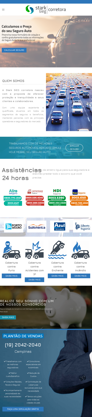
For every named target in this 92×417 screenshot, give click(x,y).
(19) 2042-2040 (23, 345)
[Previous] (6, 199)
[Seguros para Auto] (46, 10)
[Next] (85, 199)
